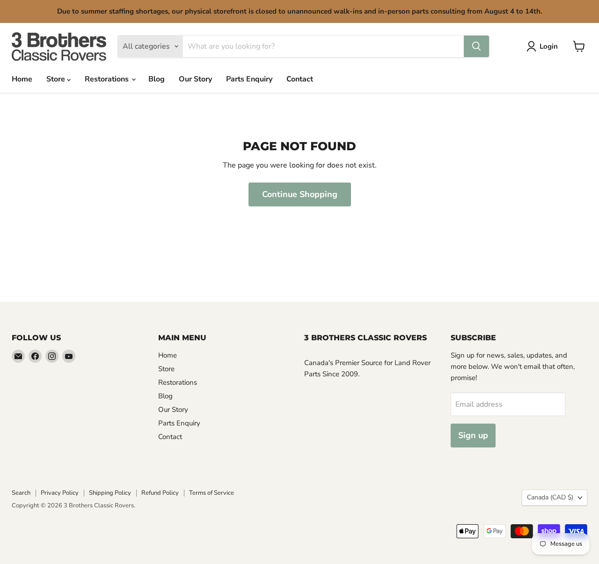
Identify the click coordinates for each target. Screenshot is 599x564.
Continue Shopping (299, 194)
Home (22, 79)
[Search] (476, 46)
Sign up (473, 435)
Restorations (108, 79)
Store (56, 79)
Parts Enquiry (249, 79)
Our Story (195, 79)
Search (21, 493)
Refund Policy (160, 493)
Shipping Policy (110, 493)
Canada (550, 497)
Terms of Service (211, 493)
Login (549, 46)
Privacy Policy (60, 493)
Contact (299, 79)
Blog (156, 79)
